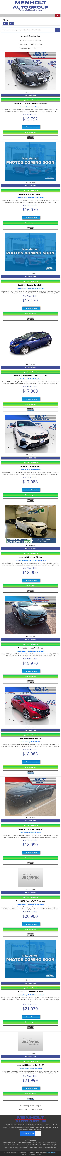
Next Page (38, 44)
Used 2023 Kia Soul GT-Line (30, 557)
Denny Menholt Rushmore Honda (49, 1144)
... (34, 44)
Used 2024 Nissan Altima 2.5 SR (30, 1065)
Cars (12, 23)
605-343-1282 (32, 458)
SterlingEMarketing (51, 1152)
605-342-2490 (32, 95)
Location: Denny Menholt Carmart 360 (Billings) (30, 560)
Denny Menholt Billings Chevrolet (47, 1142)
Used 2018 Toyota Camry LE (30, 194)
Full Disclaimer (38, 1129)
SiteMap (39, 1154)
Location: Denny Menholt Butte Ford (30, 1068)
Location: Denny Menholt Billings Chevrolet (30, 379)
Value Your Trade (32, 127)
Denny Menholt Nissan (9, 1142)
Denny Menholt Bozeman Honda (27, 1142)
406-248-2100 (32, 548)
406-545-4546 (32, 367)
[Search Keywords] (57, 30)
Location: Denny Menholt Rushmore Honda (30, 197)
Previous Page (23, 44)
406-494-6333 (32, 1056)
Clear (6, 23)
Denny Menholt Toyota (21, 1147)
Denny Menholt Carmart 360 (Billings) (16, 1146)
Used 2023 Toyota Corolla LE (30, 648)
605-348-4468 (32, 186)
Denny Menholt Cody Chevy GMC (12, 1144)
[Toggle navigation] (3, 15)
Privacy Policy (23, 1154)
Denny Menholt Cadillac (35, 1147)
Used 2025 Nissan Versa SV (30, 738)
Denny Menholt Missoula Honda (37, 1146)
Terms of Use (31, 1154)
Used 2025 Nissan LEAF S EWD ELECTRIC (30, 375)
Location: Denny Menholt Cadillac (30, 470)
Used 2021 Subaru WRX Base (30, 991)
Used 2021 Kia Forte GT (30, 466)
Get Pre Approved (31, 132)
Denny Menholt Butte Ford (30, 1144)
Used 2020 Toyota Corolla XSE (30, 285)
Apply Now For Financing (30, 100)
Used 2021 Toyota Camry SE (30, 829)
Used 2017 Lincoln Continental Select (30, 103)
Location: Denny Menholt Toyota (30, 107)
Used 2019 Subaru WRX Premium (30, 901)
